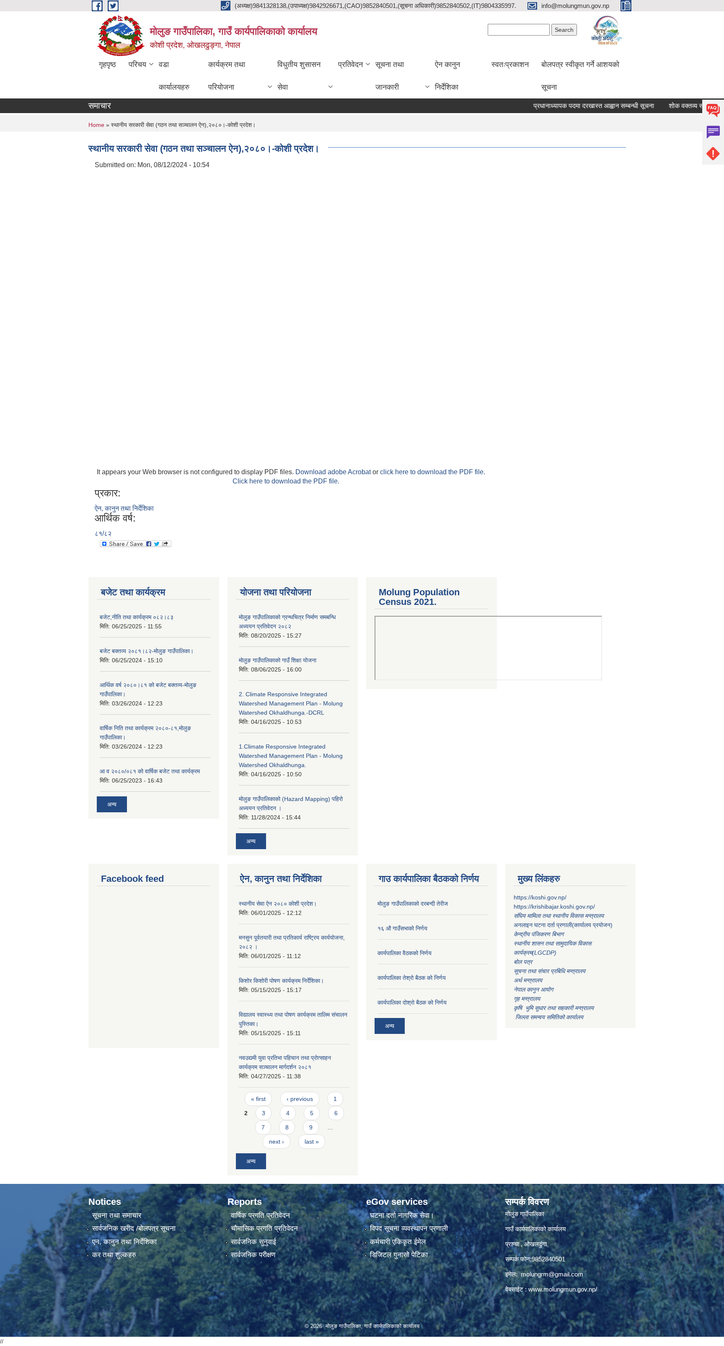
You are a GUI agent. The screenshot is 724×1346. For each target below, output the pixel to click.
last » (312, 1141)
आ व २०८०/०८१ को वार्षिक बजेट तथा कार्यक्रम (150, 771)
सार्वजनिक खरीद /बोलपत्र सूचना (134, 1228)
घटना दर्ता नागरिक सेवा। (402, 1215)
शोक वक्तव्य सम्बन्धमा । (676, 105)
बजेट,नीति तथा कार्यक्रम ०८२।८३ (136, 617)
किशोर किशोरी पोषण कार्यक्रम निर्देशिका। (281, 980)
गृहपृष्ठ (107, 64)
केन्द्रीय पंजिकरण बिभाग (539, 934)
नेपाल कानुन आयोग (533, 989)
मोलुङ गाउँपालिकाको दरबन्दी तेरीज (413, 903)
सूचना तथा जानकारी (389, 75)
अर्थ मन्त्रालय (528, 980)
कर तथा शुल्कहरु (114, 1255)
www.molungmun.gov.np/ (562, 1289)
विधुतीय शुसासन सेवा (299, 75)
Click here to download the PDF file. (286, 481)
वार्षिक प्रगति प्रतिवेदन (260, 1215)
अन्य (111, 804)
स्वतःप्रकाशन (510, 64)
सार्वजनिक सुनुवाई (253, 1242)
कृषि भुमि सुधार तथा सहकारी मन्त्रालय (554, 1008)
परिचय (137, 64)
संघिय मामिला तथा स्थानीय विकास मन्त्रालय (559, 915)
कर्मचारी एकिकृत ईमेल (398, 1242)
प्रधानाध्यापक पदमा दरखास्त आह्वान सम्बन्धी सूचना (572, 105)
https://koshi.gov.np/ (540, 897)
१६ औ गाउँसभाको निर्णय (402, 928)
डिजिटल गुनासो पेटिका (399, 1255)
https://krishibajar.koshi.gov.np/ (554, 906)
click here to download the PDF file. (432, 471)
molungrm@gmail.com (552, 1274)
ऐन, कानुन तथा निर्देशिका (124, 508)
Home (96, 124)
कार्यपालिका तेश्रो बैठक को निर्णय (412, 977)
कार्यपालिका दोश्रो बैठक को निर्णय (412, 1002)
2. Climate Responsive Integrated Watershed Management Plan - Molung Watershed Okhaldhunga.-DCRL (291, 703)
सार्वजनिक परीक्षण (253, 1255)
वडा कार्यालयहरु (174, 75)
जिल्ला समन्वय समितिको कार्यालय (548, 1017)
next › (276, 1141)
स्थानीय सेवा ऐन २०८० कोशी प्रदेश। (278, 903)
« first (258, 1098)
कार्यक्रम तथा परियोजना (226, 75)
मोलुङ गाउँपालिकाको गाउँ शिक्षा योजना (277, 660)
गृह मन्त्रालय (527, 998)
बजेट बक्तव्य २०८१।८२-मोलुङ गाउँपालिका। (147, 651)
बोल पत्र (524, 961)
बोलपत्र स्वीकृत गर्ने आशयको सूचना (580, 75)
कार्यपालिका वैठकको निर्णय (405, 953)
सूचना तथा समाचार (116, 1215)
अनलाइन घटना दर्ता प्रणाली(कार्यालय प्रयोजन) (563, 925)
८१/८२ (103, 533)
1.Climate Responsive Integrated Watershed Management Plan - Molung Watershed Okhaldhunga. (291, 755)
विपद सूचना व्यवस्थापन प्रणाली (409, 1228)
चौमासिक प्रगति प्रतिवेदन (264, 1228)
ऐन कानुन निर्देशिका (447, 75)
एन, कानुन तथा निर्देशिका (124, 1242)
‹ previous (300, 1098)
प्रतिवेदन (350, 64)
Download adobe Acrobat (333, 471)
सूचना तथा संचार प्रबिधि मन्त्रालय (549, 971)
